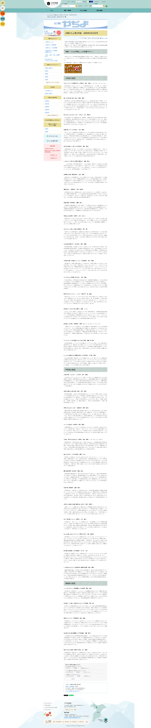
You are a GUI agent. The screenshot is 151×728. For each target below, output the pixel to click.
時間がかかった (87, 676)
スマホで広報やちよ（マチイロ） (52, 120)
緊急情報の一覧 (54, 155)
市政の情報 (99, 10)
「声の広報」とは (48, 90)
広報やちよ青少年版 (52, 97)
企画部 (66, 686)
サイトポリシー (48, 703)
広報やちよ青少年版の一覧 (52, 115)
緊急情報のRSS (54, 158)
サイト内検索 (64, 3)
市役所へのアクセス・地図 (70, 709)
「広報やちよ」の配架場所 (50, 44)
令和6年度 (47, 106)
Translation (104, 1)
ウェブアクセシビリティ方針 (51, 707)
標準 (77, 1)
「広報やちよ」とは (49, 41)
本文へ (69, 1)
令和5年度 (47, 109)
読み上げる (97, 1)
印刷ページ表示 (104, 38)
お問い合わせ (47, 705)
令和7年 (46, 70)
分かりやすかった (69, 672)
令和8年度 (47, 100)
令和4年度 (47, 112)
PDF (90, 5)
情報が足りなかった (85, 668)
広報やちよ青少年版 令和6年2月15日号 (55, 16)
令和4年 (46, 79)
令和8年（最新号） (49, 68)
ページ (86, 5)
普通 (76, 668)
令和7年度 (47, 103)
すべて (81, 5)
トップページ (50, 14)
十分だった (68, 668)
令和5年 (46, 76)
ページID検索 (94, 3)
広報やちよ (56, 14)
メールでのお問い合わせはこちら (72, 691)
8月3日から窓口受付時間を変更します (72, 717)
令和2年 (46, 131)
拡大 (80, 1)
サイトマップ (47, 709)
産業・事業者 (67, 10)
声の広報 (52, 87)
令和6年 (46, 73)
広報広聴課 (71, 686)
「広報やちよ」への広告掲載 (51, 47)
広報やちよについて (52, 38)
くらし (51, 10)
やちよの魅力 (83, 10)
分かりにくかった (87, 672)
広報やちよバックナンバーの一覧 (52, 82)
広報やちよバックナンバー (52, 64)
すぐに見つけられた (70, 676)
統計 (87, 721)
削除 (65, 16)
